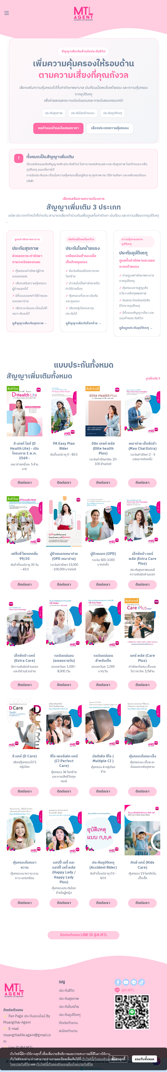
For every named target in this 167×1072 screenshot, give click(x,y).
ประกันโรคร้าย (69, 1007)
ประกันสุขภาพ (69, 999)
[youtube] (125, 982)
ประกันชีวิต (66, 991)
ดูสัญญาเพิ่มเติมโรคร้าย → (83, 323)
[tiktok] (141, 982)
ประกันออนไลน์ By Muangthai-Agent (26, 1019)
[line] (133, 982)
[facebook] (118, 982)
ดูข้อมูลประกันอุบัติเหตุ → (136, 327)
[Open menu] (6, 13)
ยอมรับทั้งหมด (144, 1059)
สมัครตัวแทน (68, 1031)
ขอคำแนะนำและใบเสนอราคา (58, 128)
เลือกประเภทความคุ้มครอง (110, 128)
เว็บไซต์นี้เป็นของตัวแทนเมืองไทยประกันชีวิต (64, 1064)
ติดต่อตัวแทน (68, 1023)
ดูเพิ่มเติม (152, 378)
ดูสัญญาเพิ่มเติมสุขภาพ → (29, 323)
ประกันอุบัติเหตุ (69, 1015)
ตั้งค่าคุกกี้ (118, 1059)
